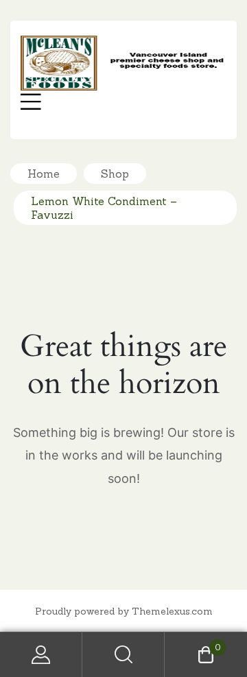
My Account (41, 654)
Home (43, 173)
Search (123, 654)
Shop (115, 173)
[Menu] (31, 104)
